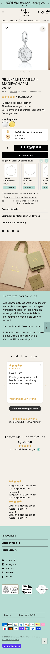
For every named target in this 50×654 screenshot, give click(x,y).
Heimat (5, 20)
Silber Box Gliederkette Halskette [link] (27, 179)
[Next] (29, 72)
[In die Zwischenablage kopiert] (18, 231)
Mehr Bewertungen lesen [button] (25, 408)
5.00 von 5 (31, 418)
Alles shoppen (21, 138)
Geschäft (14, 20)
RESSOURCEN (9, 535)
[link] (10, 170)
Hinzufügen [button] (10, 187)
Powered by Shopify (10, 639)
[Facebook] (3, 231)
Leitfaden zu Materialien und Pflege (21, 215)
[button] (9, 97)
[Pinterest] (8, 231)
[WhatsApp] (13, 231)
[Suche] (38, 12)
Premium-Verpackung (14, 222)
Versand (13, 92)
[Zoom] (42, 28)
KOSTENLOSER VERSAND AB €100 (30, 4)
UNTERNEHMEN (9, 550)
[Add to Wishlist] (6, 28)
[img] (15, 365)
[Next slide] (46, 386)
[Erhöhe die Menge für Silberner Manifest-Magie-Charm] (11, 148)
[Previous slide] (4, 386)
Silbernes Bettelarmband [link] (9, 179)
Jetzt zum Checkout (25, 155)
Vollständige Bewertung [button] (22, 398)
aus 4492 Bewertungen (23, 449)
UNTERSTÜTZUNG (11, 543)
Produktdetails (10, 209)
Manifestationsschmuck (30, 20)
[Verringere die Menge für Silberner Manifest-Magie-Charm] (4, 148)
